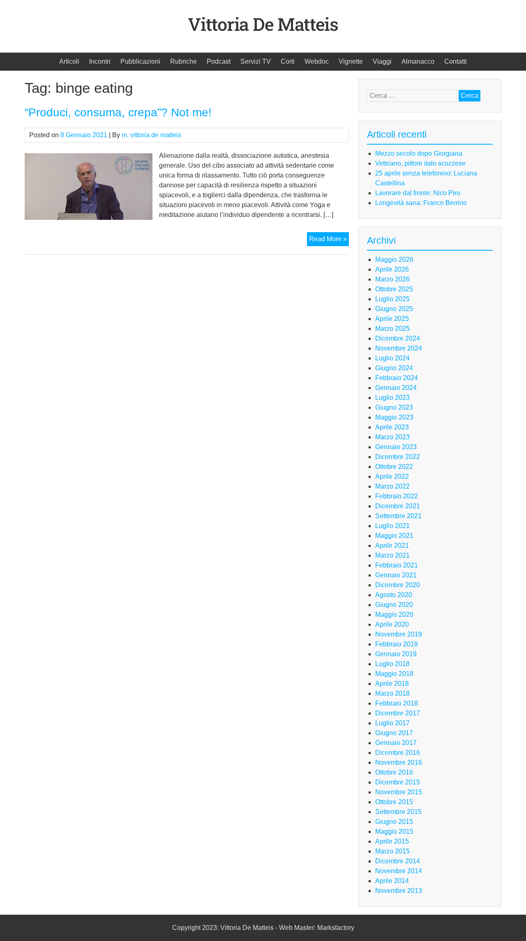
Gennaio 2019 (396, 653)
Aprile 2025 (392, 318)
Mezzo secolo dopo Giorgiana (418, 153)
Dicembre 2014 (397, 861)
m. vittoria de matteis (151, 134)
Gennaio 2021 (396, 575)
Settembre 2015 (398, 811)
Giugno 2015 (394, 821)
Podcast (219, 61)
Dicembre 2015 (397, 782)
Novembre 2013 (398, 890)
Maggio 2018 (394, 673)
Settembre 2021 (398, 515)
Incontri (100, 61)
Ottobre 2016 (394, 772)
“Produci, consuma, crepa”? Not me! (118, 112)
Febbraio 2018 (396, 703)
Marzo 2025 (392, 328)
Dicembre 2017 (397, 713)
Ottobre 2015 (394, 801)
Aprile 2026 (392, 269)
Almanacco (417, 61)
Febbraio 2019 (396, 644)
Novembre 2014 (398, 870)
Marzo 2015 (392, 851)
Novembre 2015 (398, 792)
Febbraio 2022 (396, 496)
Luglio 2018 (392, 663)
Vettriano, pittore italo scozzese (420, 163)
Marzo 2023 (392, 437)
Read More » (329, 240)
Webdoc (317, 61)
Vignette (351, 61)
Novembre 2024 (398, 348)
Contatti (455, 61)
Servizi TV (255, 61)
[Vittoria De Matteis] (263, 39)
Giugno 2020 (394, 604)
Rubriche (183, 61)
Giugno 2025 (394, 308)
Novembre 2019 (398, 634)
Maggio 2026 (394, 259)
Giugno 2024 (394, 367)
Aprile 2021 (392, 545)
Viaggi (382, 61)
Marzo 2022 (392, 486)
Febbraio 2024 (396, 377)
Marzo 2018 (392, 693)
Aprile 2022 (392, 476)
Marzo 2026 (392, 279)
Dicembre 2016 (397, 752)
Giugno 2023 (394, 407)
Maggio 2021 (394, 535)
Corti (288, 61)
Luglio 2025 (392, 298)
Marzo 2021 (392, 555)
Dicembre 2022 (397, 456)
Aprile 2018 (392, 683)
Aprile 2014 (392, 880)
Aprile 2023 (392, 427)
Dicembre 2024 (397, 338)
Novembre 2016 (398, 762)
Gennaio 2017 (396, 742)
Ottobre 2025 (394, 289)
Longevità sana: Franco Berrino (421, 202)
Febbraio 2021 (396, 565)
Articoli (69, 61)
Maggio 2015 (394, 831)
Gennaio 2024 (396, 387)
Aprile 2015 (392, 841)
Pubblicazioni (140, 61)
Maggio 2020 (394, 614)
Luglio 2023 (392, 397)
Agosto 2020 (393, 594)
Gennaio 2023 (396, 446)
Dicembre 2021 (397, 506)
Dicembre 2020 (397, 584)
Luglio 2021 (392, 525)
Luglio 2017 (392, 723)
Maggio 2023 (394, 417)
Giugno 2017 (394, 732)
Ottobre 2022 (394, 466)
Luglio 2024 (392, 358)
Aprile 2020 (392, 624)
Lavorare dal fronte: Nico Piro (417, 192)
